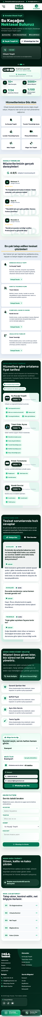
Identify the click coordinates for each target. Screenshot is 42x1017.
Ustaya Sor (13, 537)
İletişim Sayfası (7, 986)
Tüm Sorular (31, 537)
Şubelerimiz (4, 970)
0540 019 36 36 (8, 978)
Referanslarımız (6, 963)
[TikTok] (8, 1003)
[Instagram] (4, 1003)
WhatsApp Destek (8, 983)
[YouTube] (12, 1003)
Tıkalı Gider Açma (27, 959)
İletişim (3, 965)
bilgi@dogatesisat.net (10, 980)
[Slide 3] (23, 64)
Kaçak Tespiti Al (11, 41)
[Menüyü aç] (3, 7)
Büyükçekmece (26, 986)
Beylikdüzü (25, 983)
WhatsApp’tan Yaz (31, 41)
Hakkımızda (4, 960)
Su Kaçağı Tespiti (27, 956)
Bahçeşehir (25, 989)
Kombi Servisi (26, 962)
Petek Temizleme (27, 965)
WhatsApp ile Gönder (22, 844)
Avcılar (24, 980)
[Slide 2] (21, 64)
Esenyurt (24, 978)
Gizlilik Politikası (6, 968)
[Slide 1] (18, 64)
